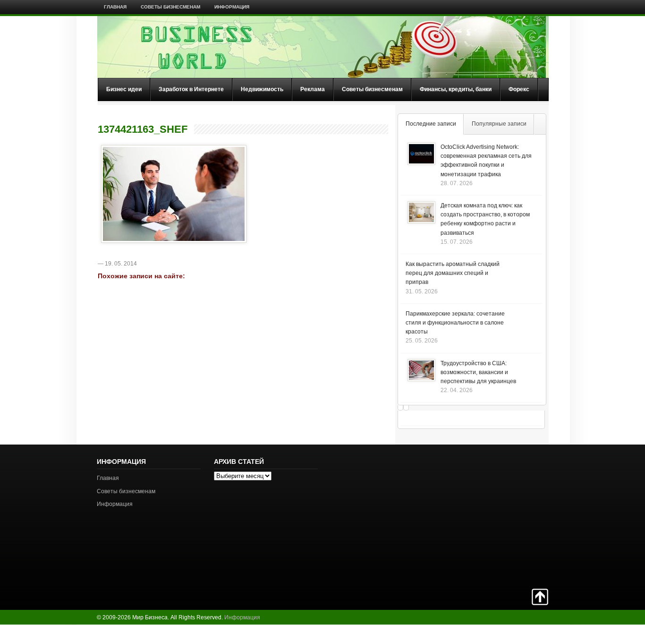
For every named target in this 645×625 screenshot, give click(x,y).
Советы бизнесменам (170, 6)
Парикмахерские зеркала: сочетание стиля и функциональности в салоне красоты (455, 322)
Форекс (519, 89)
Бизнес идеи (124, 89)
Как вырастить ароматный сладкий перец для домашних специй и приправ (453, 273)
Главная (115, 6)
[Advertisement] (515, 515)
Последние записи (431, 123)
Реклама (312, 89)
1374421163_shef (142, 129)
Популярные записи (499, 123)
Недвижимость (262, 89)
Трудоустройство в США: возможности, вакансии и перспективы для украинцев (478, 372)
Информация (231, 6)
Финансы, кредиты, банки (456, 89)
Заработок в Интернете (191, 89)
